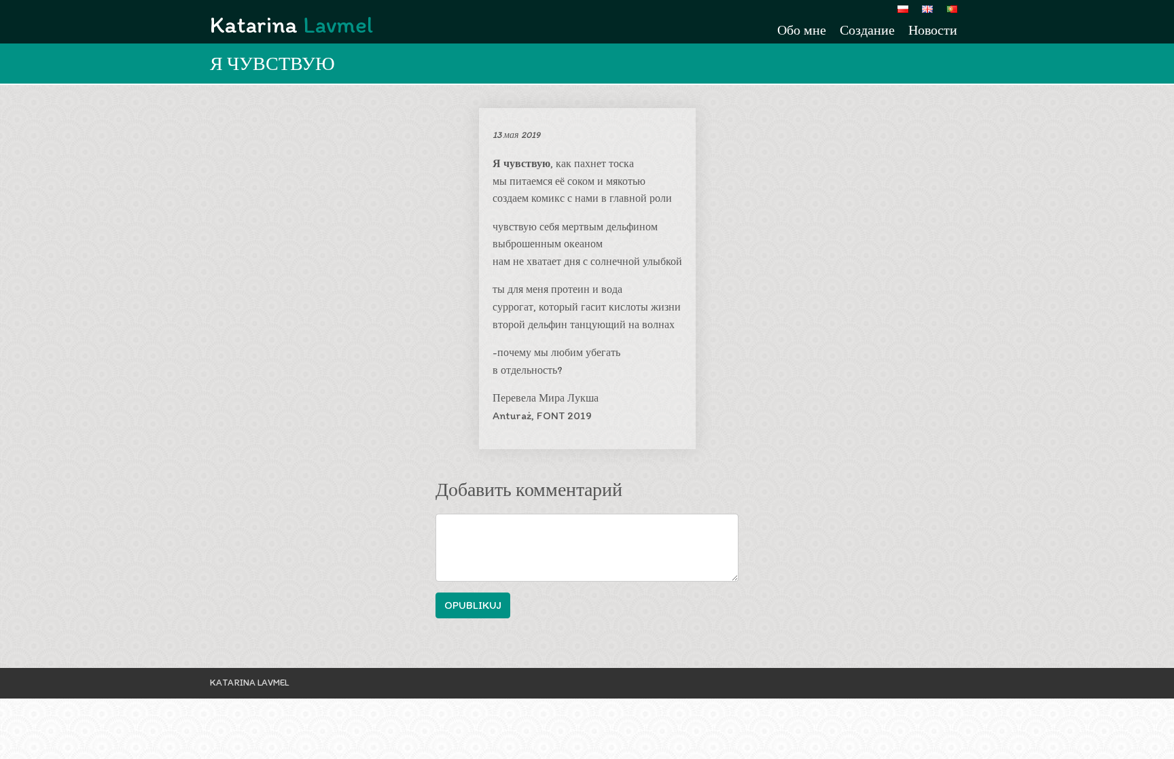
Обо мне (801, 30)
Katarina (291, 25)
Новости (932, 30)
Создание (867, 30)
